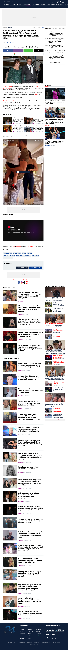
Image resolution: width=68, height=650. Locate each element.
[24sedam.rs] (8, 2)
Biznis (52, 4)
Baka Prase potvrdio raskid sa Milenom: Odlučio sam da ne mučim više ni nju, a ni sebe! (29, 365)
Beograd (38, 629)
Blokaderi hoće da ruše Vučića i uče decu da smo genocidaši (56, 51)
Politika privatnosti (45, 642)
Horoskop (39, 634)
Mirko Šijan (28, 255)
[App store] (50, 630)
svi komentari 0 (22, 267)
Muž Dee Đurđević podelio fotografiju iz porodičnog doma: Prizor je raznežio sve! (30, 560)
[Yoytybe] (60, 2)
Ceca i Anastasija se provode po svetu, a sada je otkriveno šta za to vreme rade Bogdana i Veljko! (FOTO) (17, 127)
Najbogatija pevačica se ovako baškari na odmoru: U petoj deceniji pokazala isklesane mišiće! (29, 574)
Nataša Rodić (19, 255)
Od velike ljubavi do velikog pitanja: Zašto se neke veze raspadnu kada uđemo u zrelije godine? (56, 57)
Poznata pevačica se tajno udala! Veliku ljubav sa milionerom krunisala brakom (30, 334)
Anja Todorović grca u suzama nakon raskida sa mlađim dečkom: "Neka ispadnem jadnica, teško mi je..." (29, 587)
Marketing (29, 642)
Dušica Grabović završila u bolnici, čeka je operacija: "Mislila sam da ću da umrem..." (55, 102)
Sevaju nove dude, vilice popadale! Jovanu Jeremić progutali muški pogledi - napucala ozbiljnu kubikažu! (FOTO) (29, 416)
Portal (24, 253)
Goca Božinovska (8, 258)
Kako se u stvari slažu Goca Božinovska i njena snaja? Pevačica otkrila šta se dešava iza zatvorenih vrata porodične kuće (38, 119)
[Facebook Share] (8, 50)
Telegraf (36, 94)
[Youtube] (27, 282)
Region (38, 631)
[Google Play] (59, 630)
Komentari (62, 28)
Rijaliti (34, 7)
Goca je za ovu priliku (9, 101)
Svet (33, 4)
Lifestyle (47, 4)
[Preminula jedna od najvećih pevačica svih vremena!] (10, 470)
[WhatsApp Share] (28, 50)
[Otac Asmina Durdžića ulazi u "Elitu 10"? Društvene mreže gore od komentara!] (10, 392)
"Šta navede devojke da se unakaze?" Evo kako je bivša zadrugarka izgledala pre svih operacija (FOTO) (29, 322)
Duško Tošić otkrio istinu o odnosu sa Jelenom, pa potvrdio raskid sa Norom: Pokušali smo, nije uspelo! (30, 456)
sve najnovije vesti (55, 62)
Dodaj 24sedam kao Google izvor (24, 54)
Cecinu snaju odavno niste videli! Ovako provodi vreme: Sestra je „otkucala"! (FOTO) (17, 119)
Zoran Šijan (35, 255)
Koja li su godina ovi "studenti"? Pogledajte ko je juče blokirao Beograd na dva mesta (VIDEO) (55, 33)
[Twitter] (63, 2)
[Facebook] (55, 2)
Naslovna (5, 27)
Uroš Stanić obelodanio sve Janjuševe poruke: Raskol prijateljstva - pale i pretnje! (28, 429)
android (18, 247)
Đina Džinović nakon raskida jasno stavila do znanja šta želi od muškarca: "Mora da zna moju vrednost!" (30, 443)
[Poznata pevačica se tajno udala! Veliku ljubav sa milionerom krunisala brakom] (10, 336)
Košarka (47, 145)
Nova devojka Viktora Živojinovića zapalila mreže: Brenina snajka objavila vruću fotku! (29, 600)
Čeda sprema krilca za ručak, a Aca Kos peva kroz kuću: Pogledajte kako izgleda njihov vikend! (30, 348)
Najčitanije (55, 28)
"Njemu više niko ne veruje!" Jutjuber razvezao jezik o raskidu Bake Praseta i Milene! (30, 403)
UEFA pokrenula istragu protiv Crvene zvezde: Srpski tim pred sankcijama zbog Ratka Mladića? (56, 40)
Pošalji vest (36, 642)
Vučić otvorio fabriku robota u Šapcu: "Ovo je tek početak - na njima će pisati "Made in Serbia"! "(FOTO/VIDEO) (55, 121)
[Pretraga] (52, 2)
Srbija (62, 4)
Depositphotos (34, 644)
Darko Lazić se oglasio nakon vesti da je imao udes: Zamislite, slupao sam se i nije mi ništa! (30, 508)
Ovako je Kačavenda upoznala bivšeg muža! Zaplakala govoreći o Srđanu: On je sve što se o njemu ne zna (30, 548)
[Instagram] (58, 2)
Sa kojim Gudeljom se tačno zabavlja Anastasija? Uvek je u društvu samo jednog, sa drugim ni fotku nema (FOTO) (38, 127)
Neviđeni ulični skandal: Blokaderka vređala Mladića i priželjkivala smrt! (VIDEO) (55, 47)
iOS (14, 247)
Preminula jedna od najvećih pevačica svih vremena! (29, 468)
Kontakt (15, 642)
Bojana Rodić (17, 253)
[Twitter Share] (38, 50)
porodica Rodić (8, 253)
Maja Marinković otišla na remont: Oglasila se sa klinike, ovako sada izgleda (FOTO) (29, 378)
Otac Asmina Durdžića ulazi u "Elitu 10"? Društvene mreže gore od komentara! (30, 390)
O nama (10, 642)
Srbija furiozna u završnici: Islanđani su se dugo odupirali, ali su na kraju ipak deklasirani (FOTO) (55, 142)
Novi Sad (38, 636)
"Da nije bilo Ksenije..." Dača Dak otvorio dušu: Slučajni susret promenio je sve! (30, 521)
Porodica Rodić (7, 87)
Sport (23, 4)
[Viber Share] (18, 50)
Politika (19, 4)
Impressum (22, 642)
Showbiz (28, 4)
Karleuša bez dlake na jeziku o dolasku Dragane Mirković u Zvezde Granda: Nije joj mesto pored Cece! (29, 482)
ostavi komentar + (36, 267)
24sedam (31, 247)
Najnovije (6, 4)
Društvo (42, 4)
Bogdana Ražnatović (9, 255)
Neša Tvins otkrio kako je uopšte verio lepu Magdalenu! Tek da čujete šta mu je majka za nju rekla (30, 534)
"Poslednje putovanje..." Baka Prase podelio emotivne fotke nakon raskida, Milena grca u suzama (29, 308)
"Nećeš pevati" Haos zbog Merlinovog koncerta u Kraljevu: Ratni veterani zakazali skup (30, 613)
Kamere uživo (13, 4)
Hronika (37, 4)
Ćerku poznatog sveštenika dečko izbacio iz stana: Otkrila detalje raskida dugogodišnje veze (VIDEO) (29, 295)
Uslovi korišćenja (56, 642)
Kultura (57, 4)
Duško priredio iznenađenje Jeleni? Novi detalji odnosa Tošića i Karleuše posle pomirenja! (28, 495)
